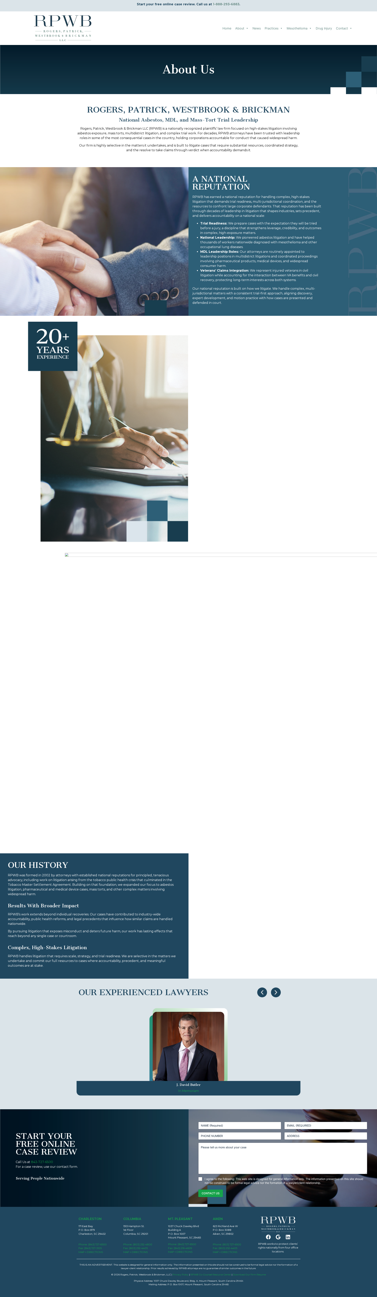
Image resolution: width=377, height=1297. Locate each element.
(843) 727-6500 (97, 1244)
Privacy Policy (181, 1274)
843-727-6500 (42, 1162)
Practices (271, 28)
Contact (342, 28)
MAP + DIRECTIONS (91, 1252)
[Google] (278, 1237)
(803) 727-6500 (231, 1244)
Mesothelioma (297, 28)
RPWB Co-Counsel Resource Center (210, 1274)
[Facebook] (268, 1237)
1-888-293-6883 (226, 4)
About (239, 28)
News (257, 28)
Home (226, 28)
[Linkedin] (288, 1237)
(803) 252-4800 (142, 1244)
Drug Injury (324, 28)
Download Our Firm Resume (249, 1274)
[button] (262, 992)
